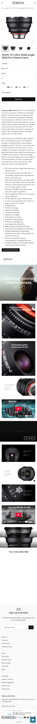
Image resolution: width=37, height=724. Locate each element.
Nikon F (4, 73)
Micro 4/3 (5, 68)
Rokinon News (6, 689)
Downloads (5, 676)
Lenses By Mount (6, 660)
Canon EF (4, 63)
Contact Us (5, 640)
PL (11, 8)
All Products (5, 657)
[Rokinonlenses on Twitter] (28, 717)
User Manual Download (10, 250)
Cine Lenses (5, 666)
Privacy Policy (6, 643)
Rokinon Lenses (6, 663)
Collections (7, 8)
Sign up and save (8, 696)
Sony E (4, 83)
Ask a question (6, 92)
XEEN (3, 669)
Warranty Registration (8, 683)
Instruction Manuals (7, 679)
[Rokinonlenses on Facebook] (25, 717)
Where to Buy (6, 686)
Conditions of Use (7, 647)
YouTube (31, 438)
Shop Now (18, 99)
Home (3, 8)
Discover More (18, 287)
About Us (4, 637)
